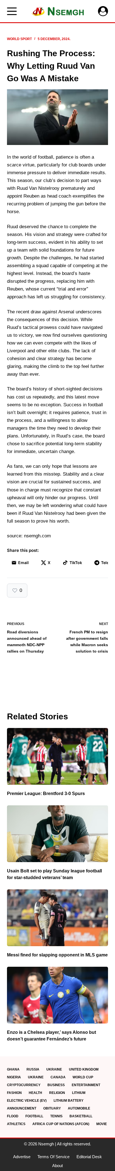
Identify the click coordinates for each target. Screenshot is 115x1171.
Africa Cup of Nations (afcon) (60, 1124)
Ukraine (54, 1069)
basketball (81, 1116)
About (57, 1165)
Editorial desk (89, 1156)
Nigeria (14, 1077)
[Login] (103, 11)
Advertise (21, 1156)
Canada (58, 1077)
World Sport (19, 39)
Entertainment (86, 1085)
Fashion (14, 1093)
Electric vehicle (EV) (27, 1101)
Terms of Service (53, 1156)
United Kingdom (84, 1069)
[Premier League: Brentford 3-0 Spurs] (57, 756)
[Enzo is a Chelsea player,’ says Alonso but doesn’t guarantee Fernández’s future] (57, 995)
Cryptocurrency (23, 1085)
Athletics (16, 1124)
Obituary (52, 1108)
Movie (101, 1124)
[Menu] (12, 11)
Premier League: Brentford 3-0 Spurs (46, 793)
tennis (56, 1116)
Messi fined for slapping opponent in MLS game (57, 955)
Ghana (13, 1069)
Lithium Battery (68, 1101)
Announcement (21, 1108)
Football (34, 1116)
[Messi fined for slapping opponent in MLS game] (57, 917)
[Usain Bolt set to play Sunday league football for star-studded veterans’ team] (57, 833)
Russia (33, 1069)
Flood (12, 1116)
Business (56, 1085)
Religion (57, 1093)
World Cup (83, 1077)
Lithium (78, 1093)
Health (35, 1093)
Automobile (79, 1108)
